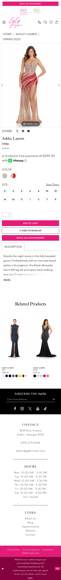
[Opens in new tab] (37, 10)
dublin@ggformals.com (30, 450)
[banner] (15, 22)
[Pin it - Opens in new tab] (23, 131)
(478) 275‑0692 (30, 442)
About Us (30, 518)
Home (7, 34)
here (30, 577)
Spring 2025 (12, 39)
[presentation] (28, 338)
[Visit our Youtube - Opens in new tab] (37, 408)
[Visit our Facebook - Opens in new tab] (15, 408)
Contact (30, 534)
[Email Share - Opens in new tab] (28, 131)
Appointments (30, 526)
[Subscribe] (52, 399)
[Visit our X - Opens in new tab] (30, 408)
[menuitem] (4, 22)
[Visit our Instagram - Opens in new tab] (22, 409)
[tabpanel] (30, 85)
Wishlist (30, 530)
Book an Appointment (30, 237)
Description (13, 246)
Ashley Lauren (26, 34)
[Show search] (45, 22)
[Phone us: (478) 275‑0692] (40, 22)
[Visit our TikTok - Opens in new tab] (45, 408)
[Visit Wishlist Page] (51, 22)
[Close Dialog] (3, 568)
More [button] (7, 279)
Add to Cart (30, 223)
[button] (4, 22)
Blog (30, 522)
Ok (57, 568)
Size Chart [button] (52, 184)
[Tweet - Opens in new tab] (17, 131)
